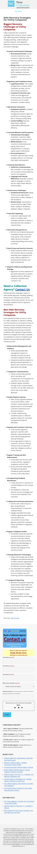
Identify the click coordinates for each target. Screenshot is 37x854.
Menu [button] (20, 11)
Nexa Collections (18, 4)
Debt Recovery (15, 618)
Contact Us (22, 289)
